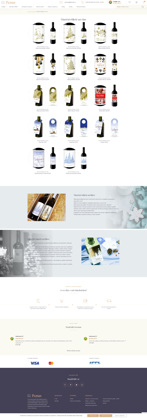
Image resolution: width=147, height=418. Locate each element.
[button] (73, 310)
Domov (29, 11)
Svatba (3, 6)
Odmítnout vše (106, 415)
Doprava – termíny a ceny (91, 398)
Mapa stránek (106, 401)
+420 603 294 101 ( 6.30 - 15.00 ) (94, 2)
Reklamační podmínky (91, 405)
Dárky (63, 6)
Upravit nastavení (119, 415)
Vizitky (71, 6)
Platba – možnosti (89, 401)
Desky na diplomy (52, 6)
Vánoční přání (40, 6)
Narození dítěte (13, 6)
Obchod (34, 11)
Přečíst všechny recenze (73, 350)
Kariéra (104, 403)
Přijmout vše (93, 415)
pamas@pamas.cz (70, 2)
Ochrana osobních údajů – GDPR (111, 398)
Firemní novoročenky (75, 401)
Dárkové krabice (81, 6)
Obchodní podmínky (90, 403)
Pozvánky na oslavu (27, 6)
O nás (56, 398)
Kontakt (56, 401)
